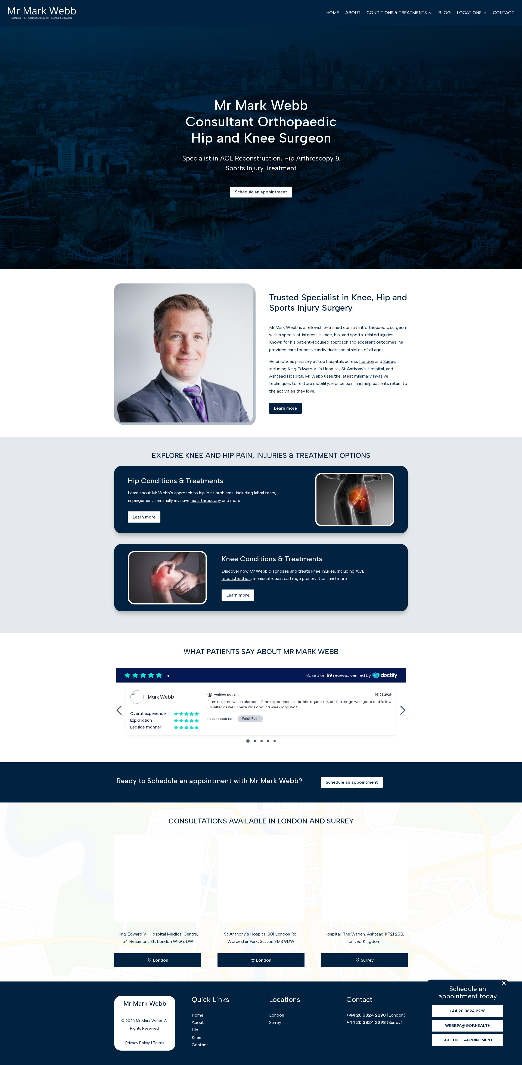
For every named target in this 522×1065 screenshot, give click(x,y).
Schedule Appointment (467, 1040)
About (353, 12)
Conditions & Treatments (396, 12)
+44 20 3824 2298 (366, 1015)
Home (332, 12)
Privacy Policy (137, 1043)
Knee (196, 1037)
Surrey (389, 361)
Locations (469, 12)
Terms (158, 1043)
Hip (195, 1029)
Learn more (285, 408)
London (366, 361)
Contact (503, 12)
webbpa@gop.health (467, 1025)
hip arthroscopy (206, 500)
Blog (444, 12)
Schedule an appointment (261, 192)
